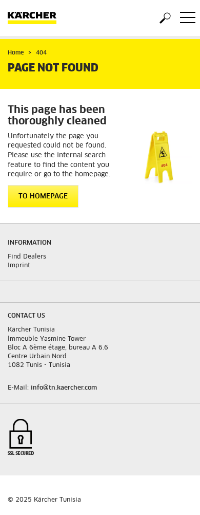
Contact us (26, 316)
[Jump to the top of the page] (174, 495)
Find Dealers (27, 257)
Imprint (19, 266)
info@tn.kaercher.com (64, 388)
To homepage (43, 196)
